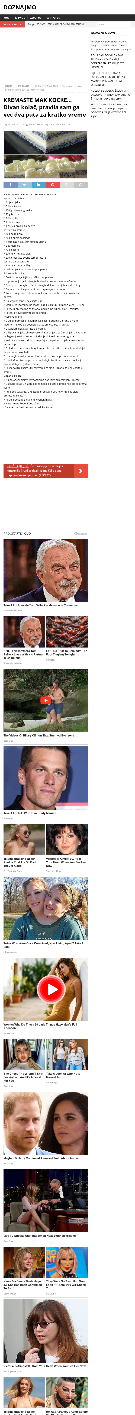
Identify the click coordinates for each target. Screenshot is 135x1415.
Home (6, 17)
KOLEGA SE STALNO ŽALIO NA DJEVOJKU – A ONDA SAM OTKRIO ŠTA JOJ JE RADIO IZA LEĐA (110, 94)
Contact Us (53, 17)
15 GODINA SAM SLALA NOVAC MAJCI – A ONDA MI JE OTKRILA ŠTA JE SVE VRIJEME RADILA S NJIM (111, 45)
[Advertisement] (46, 57)
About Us (35, 17)
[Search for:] (113, 24)
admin (31, 124)
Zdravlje (20, 17)
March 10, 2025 (16, 124)
